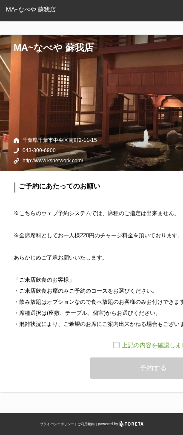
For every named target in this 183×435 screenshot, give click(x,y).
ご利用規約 (85, 424)
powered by (109, 424)
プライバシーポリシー (57, 424)
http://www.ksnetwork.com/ (53, 161)
